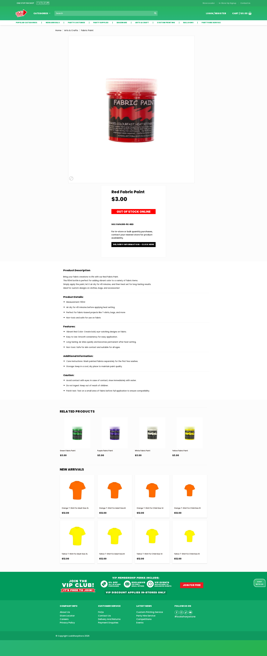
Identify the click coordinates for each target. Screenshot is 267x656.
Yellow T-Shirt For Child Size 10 (187, 554)
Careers (64, 619)
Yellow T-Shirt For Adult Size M (112, 554)
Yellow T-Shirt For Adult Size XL (75, 554)
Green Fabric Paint (68, 450)
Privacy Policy (67, 622)
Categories (41, 13)
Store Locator (209, 3)
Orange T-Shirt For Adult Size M (112, 508)
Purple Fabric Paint (105, 450)
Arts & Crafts (71, 30)
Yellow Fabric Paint (180, 450)
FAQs (101, 612)
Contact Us (245, 3)
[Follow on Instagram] (41, 3)
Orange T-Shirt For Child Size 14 (150, 508)
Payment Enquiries (108, 622)
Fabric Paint (87, 30)
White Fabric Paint (142, 450)
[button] (241, 13)
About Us (65, 612)
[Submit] (155, 13)
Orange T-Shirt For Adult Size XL (75, 508)
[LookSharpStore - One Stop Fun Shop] (21, 13)
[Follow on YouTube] (47, 3)
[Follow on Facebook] (37, 3)
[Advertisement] (22, 643)
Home (58, 30)
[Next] (207, 444)
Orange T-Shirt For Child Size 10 (187, 508)
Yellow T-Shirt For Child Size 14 (149, 554)
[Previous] (60, 444)
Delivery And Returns (109, 619)
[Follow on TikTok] (44, 3)
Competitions (144, 619)
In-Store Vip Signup (227, 3)
